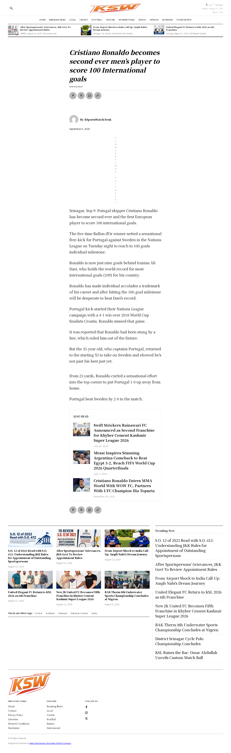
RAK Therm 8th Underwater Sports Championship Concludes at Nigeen (127, 595)
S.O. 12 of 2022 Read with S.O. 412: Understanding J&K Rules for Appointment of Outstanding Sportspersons (29, 556)
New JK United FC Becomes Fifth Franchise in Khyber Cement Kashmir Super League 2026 (78, 595)
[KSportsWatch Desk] (74, 119)
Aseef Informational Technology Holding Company (50, 743)
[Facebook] (73, 95)
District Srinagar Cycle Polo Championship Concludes (179, 641)
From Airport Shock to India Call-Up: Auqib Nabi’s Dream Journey (120, 28)
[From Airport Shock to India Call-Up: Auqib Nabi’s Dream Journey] (86, 30)
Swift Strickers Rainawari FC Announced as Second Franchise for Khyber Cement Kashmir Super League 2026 (124, 432)
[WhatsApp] (89, 95)
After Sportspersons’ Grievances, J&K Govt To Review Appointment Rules (45, 28)
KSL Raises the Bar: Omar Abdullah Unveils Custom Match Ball (186, 655)
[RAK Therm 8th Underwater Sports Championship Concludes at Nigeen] (127, 580)
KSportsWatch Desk (97, 119)
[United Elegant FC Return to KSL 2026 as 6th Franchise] (159, 30)
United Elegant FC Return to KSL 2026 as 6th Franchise (190, 28)
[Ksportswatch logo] (115, 8)
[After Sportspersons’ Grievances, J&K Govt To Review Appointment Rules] (13, 30)
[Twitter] (86, 718)
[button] (11, 8)
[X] (81, 95)
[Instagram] (86, 713)
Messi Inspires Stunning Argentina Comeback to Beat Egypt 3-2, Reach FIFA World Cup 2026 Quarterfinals (124, 460)
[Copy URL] (97, 95)
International (76, 86)
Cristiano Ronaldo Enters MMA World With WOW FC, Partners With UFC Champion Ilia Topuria (124, 485)
